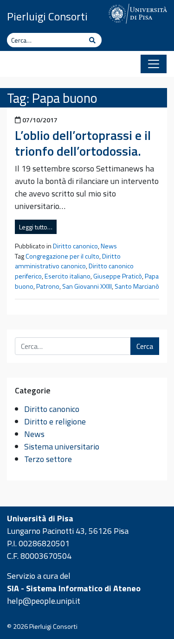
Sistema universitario (61, 446)
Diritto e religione (55, 421)
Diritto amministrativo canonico (68, 261)
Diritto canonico (75, 246)
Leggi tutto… (35, 227)
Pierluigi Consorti (47, 16)
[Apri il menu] (154, 64)
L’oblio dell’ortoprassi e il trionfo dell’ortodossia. (83, 143)
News (109, 246)
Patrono (47, 286)
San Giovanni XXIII (87, 286)
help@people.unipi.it (43, 601)
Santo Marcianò (137, 286)
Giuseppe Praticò (117, 276)
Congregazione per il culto (62, 256)
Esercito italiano (67, 276)
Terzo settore (48, 459)
